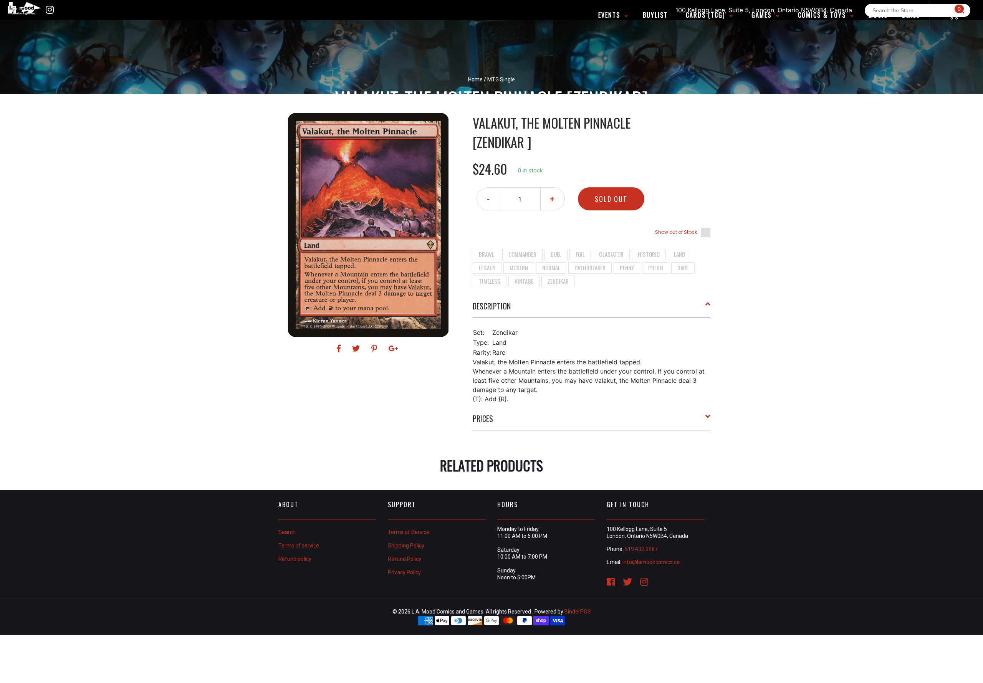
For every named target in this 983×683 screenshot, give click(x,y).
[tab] (592, 309)
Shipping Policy (406, 545)
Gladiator (611, 254)
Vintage (524, 281)
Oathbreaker (590, 267)
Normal (551, 267)
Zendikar (558, 281)
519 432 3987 (641, 549)
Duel (556, 254)
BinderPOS (577, 612)
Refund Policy (404, 559)
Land (679, 254)
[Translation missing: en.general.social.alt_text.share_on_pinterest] (375, 348)
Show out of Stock (676, 232)
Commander (522, 254)
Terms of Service (408, 532)
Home (475, 79)
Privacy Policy (404, 572)
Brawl (486, 254)
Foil (580, 254)
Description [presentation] (492, 306)
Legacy (487, 267)
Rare (682, 267)
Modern (519, 267)
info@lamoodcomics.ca (651, 562)
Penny (627, 267)
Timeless (489, 281)
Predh (655, 267)
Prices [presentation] (483, 418)
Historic (649, 254)
